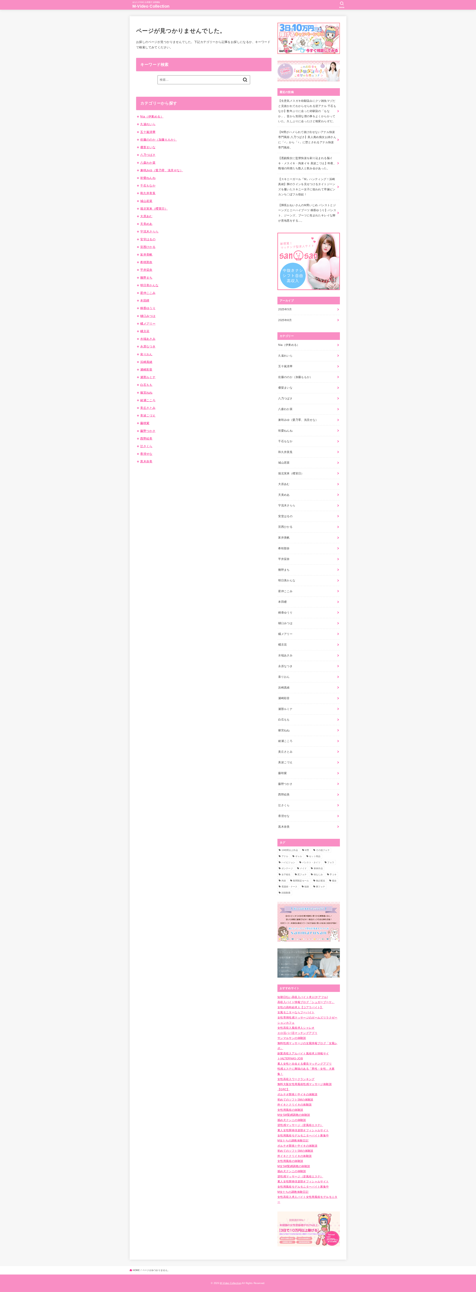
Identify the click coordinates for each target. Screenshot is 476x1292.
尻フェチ (302, 874)
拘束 (284, 880)
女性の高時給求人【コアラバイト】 (300, 1007)
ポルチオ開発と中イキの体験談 (297, 1094)
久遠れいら (147, 124)
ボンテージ (287, 868)
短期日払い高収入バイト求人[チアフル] (302, 997)
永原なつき (147, 346)
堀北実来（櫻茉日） (154, 208)
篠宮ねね (146, 392)
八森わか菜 (147, 162)
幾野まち (146, 277)
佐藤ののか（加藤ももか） (158, 139)
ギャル (298, 856)
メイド (303, 868)
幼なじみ (318, 874)
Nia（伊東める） (151, 116)
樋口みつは (147, 316)
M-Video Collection (150, 6)
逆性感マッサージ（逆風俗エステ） (300, 1125)
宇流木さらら (149, 231)
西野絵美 (146, 438)
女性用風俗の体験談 (290, 1109)
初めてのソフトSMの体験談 (295, 1099)
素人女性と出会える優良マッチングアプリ (304, 1063)
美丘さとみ (147, 407)
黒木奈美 (146, 461)
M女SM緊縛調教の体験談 (293, 1114)
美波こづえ (147, 415)
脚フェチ (320, 886)
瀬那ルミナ (147, 377)
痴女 (334, 880)
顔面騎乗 (286, 892)
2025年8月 (285, 320)
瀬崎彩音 (146, 369)
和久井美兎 (147, 193)
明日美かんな (149, 285)
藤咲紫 (144, 423)
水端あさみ (147, 338)
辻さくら (146, 446)
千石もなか (147, 185)
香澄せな (146, 453)
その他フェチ (323, 850)
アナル (285, 856)
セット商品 (315, 856)
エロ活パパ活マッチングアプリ (297, 1033)
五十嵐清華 (147, 132)
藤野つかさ (147, 431)
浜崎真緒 (146, 362)
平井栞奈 (146, 269)
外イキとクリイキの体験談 (294, 1104)
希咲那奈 (146, 262)
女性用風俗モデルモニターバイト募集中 (303, 1135)
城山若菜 (146, 201)
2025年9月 (285, 309)
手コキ (333, 874)
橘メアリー (147, 323)
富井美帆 (146, 254)
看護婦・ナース (290, 886)
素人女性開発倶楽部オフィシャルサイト (303, 1130)
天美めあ (146, 223)
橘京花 (144, 331)
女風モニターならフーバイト (296, 1012)
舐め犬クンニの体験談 (291, 1120)
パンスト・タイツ (311, 862)
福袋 (306, 886)
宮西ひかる (147, 247)
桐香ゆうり (147, 308)
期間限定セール (301, 880)
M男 (307, 850)
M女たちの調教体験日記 (292, 1140)
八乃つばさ (147, 154)
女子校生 (286, 874)
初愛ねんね (147, 178)
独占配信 (320, 880)
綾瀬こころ (147, 400)
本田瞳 (144, 300)
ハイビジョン (288, 862)
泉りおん (146, 354)
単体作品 (318, 868)
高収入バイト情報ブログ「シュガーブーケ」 (306, 1002)
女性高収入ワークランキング (296, 1079)
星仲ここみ (147, 292)
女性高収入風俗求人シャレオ (296, 1027)
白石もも (146, 384)
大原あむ (146, 216)
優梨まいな (147, 147)
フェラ (330, 862)
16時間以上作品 (290, 850)
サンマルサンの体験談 (291, 1038)
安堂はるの (147, 239)
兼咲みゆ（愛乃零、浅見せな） (161, 170)
